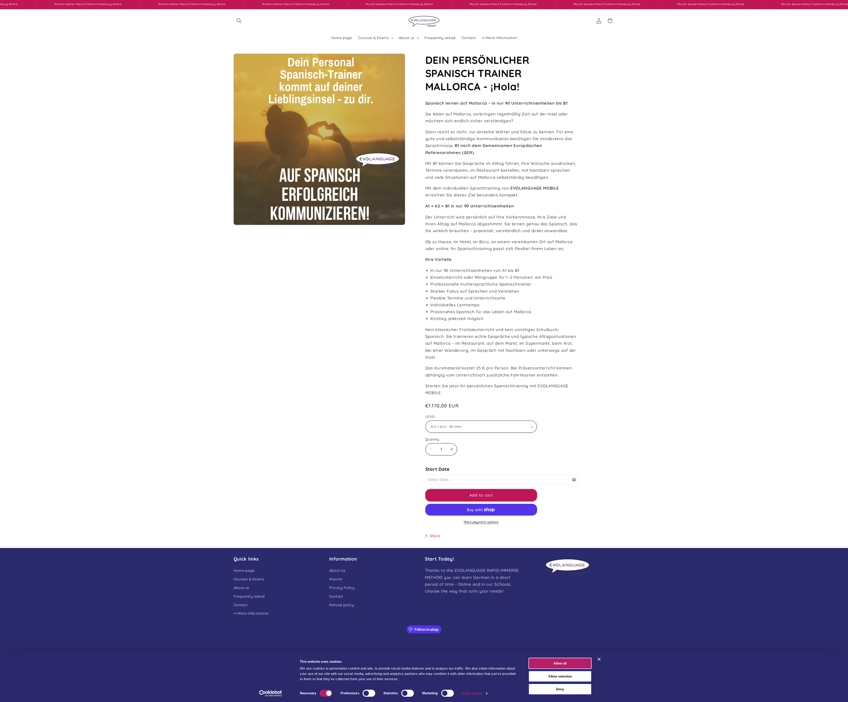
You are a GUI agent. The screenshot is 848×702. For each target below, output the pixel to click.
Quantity (432, 439)
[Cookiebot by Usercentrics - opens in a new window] (270, 693)
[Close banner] (599, 659)
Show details (472, 693)
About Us (337, 570)
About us (242, 587)
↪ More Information (251, 613)
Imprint (335, 579)
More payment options (481, 522)
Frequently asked (249, 596)
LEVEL (430, 416)
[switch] (369, 693)
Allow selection (560, 676)
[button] (239, 20)
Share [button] (435, 536)
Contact (241, 605)
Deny (560, 689)
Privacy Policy (342, 587)
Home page (244, 570)
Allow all (560, 663)
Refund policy (341, 605)
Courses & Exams (249, 579)
